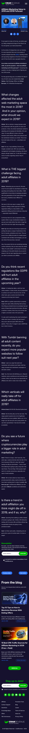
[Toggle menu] (26, 3)
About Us (17, 713)
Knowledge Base (6, 710)
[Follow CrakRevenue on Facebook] (23, 694)
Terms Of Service (20, 710)
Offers (3, 713)
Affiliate (3, 701)
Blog (16, 704)
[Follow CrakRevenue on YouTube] (16, 694)
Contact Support (5, 704)
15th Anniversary (5, 716)
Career (17, 707)
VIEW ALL (14, 668)
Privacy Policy (19, 716)
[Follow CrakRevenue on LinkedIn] (20, 694)
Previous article (7, 573)
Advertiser (4, 707)
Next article (23, 573)
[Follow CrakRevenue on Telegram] (5, 694)
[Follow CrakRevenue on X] (9, 694)
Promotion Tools (19, 701)
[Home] (10, 3)
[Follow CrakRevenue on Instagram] (12, 694)
